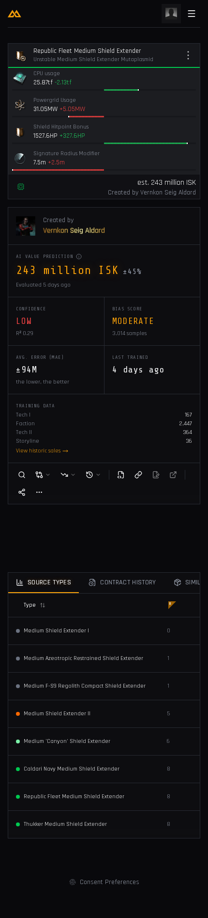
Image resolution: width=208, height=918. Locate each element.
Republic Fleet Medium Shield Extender (87, 51)
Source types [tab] (49, 582)
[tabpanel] (104, 716)
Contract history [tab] (128, 582)
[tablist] (104, 583)
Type (30, 605)
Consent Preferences (109, 882)
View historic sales (38, 450)
